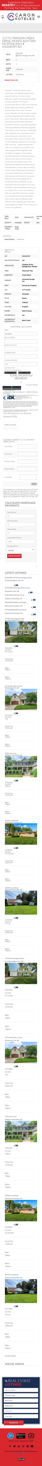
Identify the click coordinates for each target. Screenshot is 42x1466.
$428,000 (9, 602)
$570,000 (9, 588)
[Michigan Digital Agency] (21, 1459)
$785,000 (9, 595)
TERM (6, 330)
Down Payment (12, 521)
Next (14, 1356)
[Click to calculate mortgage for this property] (25, 56)
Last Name (8, 454)
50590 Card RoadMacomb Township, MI (13, 889)
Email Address (9, 469)
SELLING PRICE (9, 337)
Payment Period (12, 546)
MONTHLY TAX (9, 368)
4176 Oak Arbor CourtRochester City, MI (13, 687)
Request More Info (11, 80)
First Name (8, 446)
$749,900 (9, 610)
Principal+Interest (32, 385)
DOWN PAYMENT (10, 345)
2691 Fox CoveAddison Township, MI (13, 754)
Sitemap (17, 1453)
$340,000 (9, 578)
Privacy (25, 1453)
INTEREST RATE (9, 353)
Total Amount (11, 512)
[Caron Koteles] (21, 17)
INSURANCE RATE (10, 360)
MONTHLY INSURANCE (12, 370)
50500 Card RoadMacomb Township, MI (13, 821)
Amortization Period (14, 538)
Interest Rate (11, 529)
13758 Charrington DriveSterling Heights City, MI (14, 619)
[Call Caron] (2, 17)
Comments (8, 477)
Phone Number (10, 461)
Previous (8, 1356)
